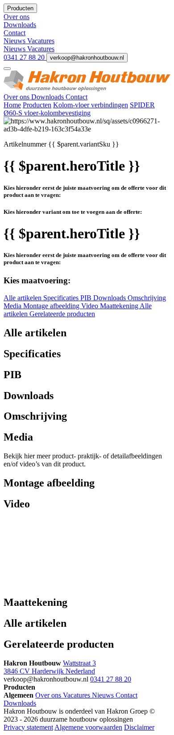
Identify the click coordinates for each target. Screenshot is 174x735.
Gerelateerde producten (62, 314)
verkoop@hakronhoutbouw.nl (87, 57)
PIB (86, 298)
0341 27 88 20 (25, 57)
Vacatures (40, 41)
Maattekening (120, 306)
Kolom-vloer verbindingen (90, 105)
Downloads (48, 97)
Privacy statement (28, 727)
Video (90, 306)
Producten (37, 105)
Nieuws (15, 41)
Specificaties (61, 298)
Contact (76, 97)
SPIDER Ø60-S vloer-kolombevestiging (79, 109)
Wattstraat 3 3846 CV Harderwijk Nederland (50, 667)
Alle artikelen (23, 298)
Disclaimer (139, 727)
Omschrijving (147, 298)
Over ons (17, 97)
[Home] (87, 89)
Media (13, 306)
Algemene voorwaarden (88, 727)
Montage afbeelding (52, 306)
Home (12, 105)
